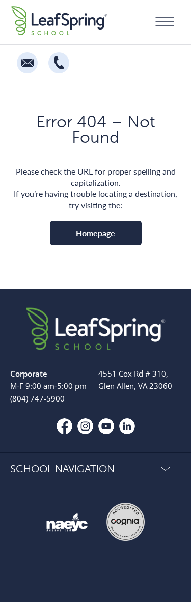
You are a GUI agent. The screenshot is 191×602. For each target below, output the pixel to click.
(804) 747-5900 (37, 398)
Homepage (95, 233)
